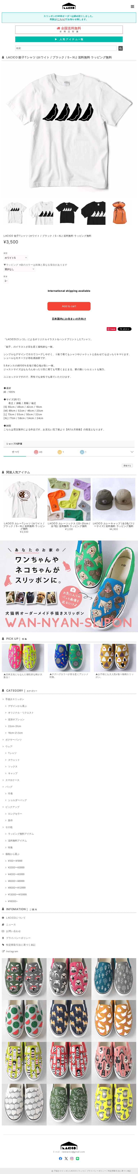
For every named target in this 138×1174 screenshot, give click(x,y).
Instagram (12, 951)
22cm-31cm (14, 726)
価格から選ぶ (12, 854)
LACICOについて (16, 917)
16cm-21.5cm (15, 732)
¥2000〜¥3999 (16, 867)
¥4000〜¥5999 (16, 874)
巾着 (10, 793)
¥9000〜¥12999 (17, 887)
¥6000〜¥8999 (16, 881)
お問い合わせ (13, 931)
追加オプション (16, 719)
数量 (5, 276)
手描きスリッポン (14, 699)
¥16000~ (13, 901)
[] (61, 19)
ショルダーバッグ (17, 800)
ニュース (11, 924)
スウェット (14, 759)
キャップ (12, 773)
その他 (8, 827)
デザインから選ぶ (17, 706)
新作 (10, 820)
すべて (15, 452)
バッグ (8, 786)
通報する (127, 465)
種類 (5, 253)
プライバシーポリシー (18, 937)
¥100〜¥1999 (15, 860)
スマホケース (12, 780)
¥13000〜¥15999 (17, 894)
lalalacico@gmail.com (73, 1152)
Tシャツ (12, 753)
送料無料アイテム (17, 840)
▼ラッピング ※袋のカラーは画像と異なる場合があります (35, 264)
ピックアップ (12, 806)
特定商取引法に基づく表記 (21, 944)
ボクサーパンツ (13, 739)
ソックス (12, 766)
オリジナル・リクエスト (21, 712)
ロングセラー (15, 813)
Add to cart (69, 306)
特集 (10, 847)
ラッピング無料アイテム (21, 833)
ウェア (8, 746)
